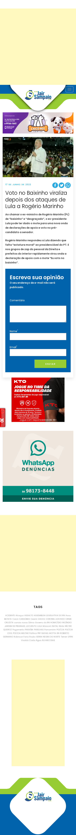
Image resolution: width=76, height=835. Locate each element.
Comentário (17, 300)
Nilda (61, 626)
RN (58, 633)
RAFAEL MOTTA (49, 633)
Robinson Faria (21, 636)
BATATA (8, 619)
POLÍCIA (60, 629)
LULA (39, 626)
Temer (64, 636)
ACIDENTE (10, 615)
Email (13, 347)
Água (38, 640)
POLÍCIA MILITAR (21, 633)
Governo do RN (42, 622)
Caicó (15, 619)
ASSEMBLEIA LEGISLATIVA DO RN (49, 615)
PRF (39, 633)
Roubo (32, 636)
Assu (68, 615)
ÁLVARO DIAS (48, 640)
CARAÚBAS (24, 619)
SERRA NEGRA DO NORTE (48, 636)
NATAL (55, 626)
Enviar (50, 364)
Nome (14, 331)
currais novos (21, 622)
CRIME (68, 619)
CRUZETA (8, 622)
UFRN (70, 636)
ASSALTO (28, 615)
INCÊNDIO (67, 622)
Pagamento (18, 629)
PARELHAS (39, 629)
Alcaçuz (20, 615)
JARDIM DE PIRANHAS (15, 626)
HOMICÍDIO (56, 622)
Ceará (34, 619)
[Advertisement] (38, 47)
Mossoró (47, 626)
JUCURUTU (31, 626)
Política (33, 633)
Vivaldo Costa (28, 640)
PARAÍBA (29, 629)
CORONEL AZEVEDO (55, 619)
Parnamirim (50, 629)
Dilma (31, 622)
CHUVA (41, 619)
